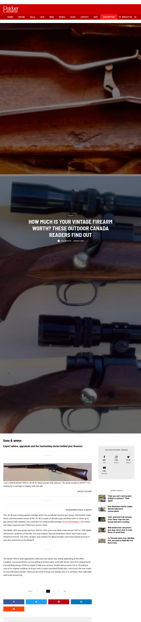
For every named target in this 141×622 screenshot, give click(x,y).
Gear (42, 17)
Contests (84, 17)
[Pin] (58, 601)
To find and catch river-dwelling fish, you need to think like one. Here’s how (121, 540)
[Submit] (13, 608)
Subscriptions (109, 17)
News (52, 17)
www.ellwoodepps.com (73, 522)
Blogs (72, 17)
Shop (96, 17)
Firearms (70, 215)
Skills (32, 17)
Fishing (10, 17)
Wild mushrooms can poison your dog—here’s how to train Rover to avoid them (120, 529)
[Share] (13, 601)
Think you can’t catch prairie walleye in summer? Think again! (119, 498)
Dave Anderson (66, 241)
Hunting (21, 17)
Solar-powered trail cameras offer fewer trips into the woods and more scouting (120, 519)
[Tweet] (36, 601)
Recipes (62, 17)
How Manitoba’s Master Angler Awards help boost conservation (120, 508)
